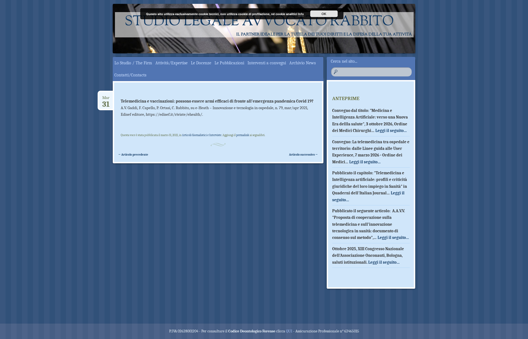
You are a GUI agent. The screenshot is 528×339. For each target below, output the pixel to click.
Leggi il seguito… (391, 130)
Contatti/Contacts (130, 75)
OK (323, 13)
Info (301, 14)
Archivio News (302, 62)
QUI (289, 331)
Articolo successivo (303, 154)
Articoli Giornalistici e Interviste (201, 135)
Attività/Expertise (171, 62)
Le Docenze (201, 62)
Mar (106, 99)
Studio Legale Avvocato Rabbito (259, 22)
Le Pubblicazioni (229, 62)
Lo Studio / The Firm (133, 62)
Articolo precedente (133, 154)
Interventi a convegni (267, 62)
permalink (242, 135)
